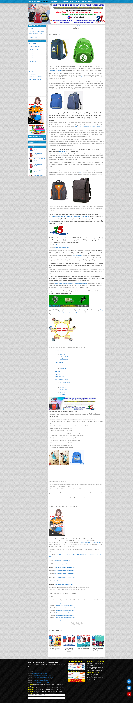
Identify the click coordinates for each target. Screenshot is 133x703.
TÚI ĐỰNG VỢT (33, 88)
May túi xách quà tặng (34, 37)
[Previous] (48, 645)
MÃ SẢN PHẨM (77, 1)
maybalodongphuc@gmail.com (62, 244)
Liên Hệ (90, 1)
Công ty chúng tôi (77, 255)
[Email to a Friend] (76, 623)
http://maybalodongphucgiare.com (64, 567)
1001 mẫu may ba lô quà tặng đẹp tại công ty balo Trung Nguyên (36, 33)
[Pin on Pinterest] (79, 623)
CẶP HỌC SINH (33, 68)
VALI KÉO (31, 71)
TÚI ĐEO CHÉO (33, 82)
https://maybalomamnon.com (62, 620)
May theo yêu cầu (45, 1)
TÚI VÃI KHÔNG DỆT (35, 84)
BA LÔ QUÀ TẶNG (33, 43)
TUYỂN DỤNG (84, 1)
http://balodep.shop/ (59, 580)
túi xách (64, 151)
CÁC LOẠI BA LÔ (33, 49)
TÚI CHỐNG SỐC (34, 86)
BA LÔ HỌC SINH (34, 55)
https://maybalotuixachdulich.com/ (63, 603)
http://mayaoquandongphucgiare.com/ (64, 577)
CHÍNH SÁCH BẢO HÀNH (67, 1)
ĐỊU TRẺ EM (33, 94)
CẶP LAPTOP (33, 66)
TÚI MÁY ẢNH (33, 90)
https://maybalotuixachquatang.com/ (64, 570)
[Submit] (44, 139)
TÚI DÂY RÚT (33, 92)
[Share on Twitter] (74, 623)
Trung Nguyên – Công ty (56, 70)
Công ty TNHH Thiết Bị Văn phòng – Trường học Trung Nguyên (70, 283)
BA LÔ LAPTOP (33, 53)
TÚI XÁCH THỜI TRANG (35, 76)
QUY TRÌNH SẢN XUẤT (56, 1)
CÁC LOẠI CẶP (33, 61)
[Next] (104, 645)
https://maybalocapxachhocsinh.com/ (64, 610)
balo (82, 76)
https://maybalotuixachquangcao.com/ (64, 615)
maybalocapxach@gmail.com (61, 247)
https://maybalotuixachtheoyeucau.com (65, 617)
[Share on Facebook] (71, 623)
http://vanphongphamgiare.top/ (64, 584)
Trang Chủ (30, 1)
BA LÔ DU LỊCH (33, 51)
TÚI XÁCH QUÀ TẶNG (34, 46)
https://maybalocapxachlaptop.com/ (64, 605)
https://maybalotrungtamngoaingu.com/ (64, 607)
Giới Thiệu (37, 1)
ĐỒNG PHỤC (96, 542)
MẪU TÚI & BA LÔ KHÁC (35, 79)
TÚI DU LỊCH (32, 74)
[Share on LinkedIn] (81, 623)
